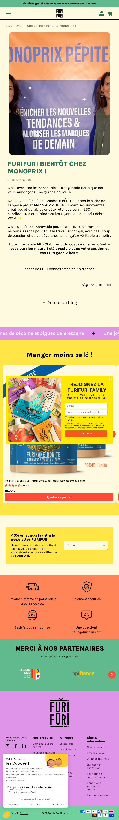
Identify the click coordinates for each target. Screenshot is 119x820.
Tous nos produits (44, 752)
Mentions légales (97, 795)
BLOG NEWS (14, 25)
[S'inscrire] (104, 545)
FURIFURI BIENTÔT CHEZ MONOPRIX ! (51, 25)
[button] (8, 13)
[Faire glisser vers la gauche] (7, 675)
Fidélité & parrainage (67, 774)
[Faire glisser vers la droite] (112, 675)
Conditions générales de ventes (95, 786)
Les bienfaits (68, 749)
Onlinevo (24, 813)
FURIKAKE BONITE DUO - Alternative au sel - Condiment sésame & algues (45, 481)
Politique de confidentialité (96, 775)
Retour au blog (62, 303)
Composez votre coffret (43, 745)
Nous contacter (96, 747)
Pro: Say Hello (95, 753)
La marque (66, 743)
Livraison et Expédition (94, 766)
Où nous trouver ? (98, 759)
